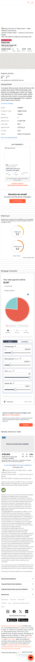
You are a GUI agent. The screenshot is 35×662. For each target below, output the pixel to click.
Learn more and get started (18, 185)
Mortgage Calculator (9, 271)
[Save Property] (28, 3)
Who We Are (4, 599)
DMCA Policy (18, 647)
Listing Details (6, 84)
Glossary (3, 603)
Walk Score (5, 216)
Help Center (21, 599)
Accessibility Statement (13, 645)
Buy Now (26, 425)
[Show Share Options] (33, 2)
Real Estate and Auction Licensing (11, 626)
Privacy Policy (11, 639)
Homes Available (23, 465)
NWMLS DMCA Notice (7, 510)
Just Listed (8, 465)
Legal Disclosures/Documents (21, 603)
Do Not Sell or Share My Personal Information (16, 648)
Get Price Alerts (17, 201)
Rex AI (3, 606)
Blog (9, 603)
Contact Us (13, 599)
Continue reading (7, 104)
